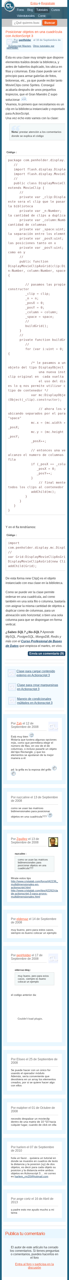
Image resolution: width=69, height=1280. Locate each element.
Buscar (49, 22)
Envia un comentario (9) (46, 653)
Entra (34, 3)
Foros (20, 10)
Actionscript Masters (19, 46)
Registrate (48, 3)
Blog (30, 10)
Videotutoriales (25, 15)
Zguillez (21, 839)
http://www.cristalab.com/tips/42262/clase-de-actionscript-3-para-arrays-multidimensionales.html (36, 893)
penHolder (25, 40)
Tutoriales (42, 10)
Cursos (55, 10)
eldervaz (22, 919)
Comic (42, 15)
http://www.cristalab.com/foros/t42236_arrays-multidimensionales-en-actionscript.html (39, 884)
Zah (19, 723)
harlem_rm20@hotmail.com (31, 1176)
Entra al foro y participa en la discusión (34, 1266)
